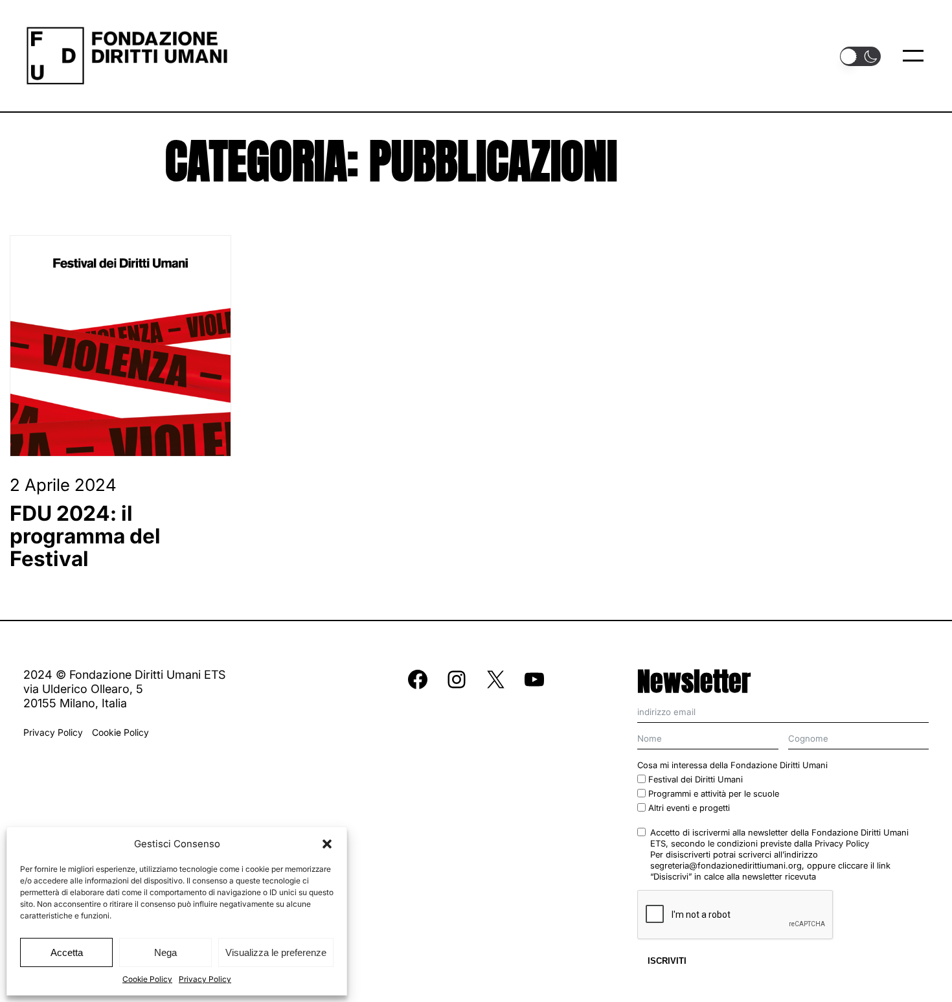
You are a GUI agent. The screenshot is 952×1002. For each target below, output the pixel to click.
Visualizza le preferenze (275, 952)
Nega (165, 952)
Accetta (67, 952)
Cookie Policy (147, 979)
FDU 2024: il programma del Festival (85, 536)
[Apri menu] (913, 55)
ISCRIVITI (667, 961)
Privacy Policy (205, 979)
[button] (327, 843)
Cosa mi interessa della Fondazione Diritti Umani (732, 765)
